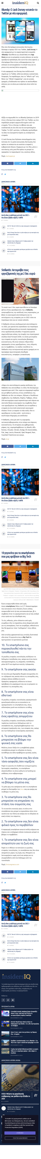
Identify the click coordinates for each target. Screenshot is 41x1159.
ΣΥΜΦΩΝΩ (20, 1133)
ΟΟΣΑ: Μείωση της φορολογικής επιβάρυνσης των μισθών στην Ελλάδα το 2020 (15, 1096)
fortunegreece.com (12, 864)
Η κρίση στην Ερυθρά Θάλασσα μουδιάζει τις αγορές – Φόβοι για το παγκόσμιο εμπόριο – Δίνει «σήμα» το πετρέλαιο (25, 1051)
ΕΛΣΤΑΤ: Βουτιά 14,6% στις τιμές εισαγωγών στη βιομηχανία (22, 226)
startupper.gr (10, 156)
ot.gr (7, 439)
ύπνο (22, 789)
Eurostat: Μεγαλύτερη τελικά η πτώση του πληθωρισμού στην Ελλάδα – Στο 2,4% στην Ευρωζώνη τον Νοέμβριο (25, 1023)
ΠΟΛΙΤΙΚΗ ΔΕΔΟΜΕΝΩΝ (20, 1138)
